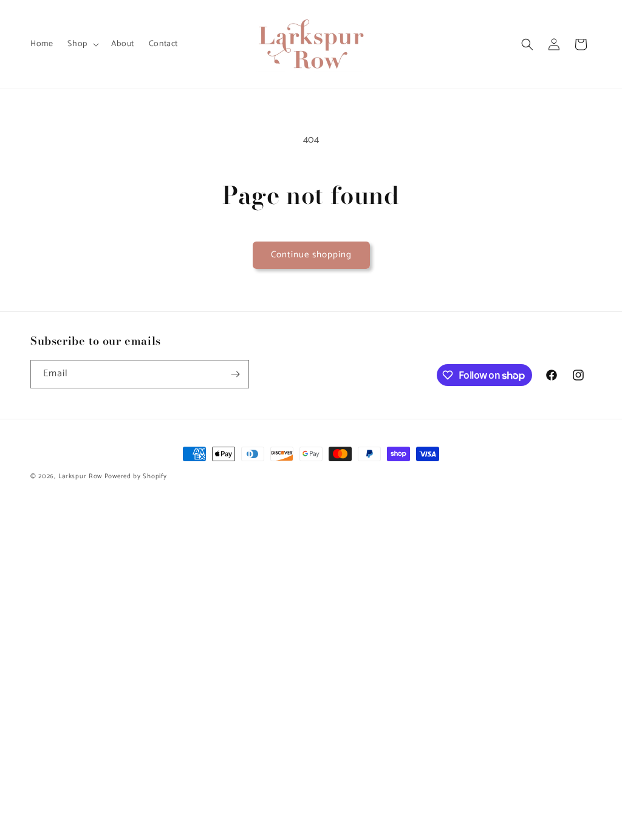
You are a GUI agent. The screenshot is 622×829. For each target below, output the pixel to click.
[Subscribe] (235, 374)
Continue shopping (311, 254)
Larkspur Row (80, 476)
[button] (81, 44)
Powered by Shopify (135, 476)
